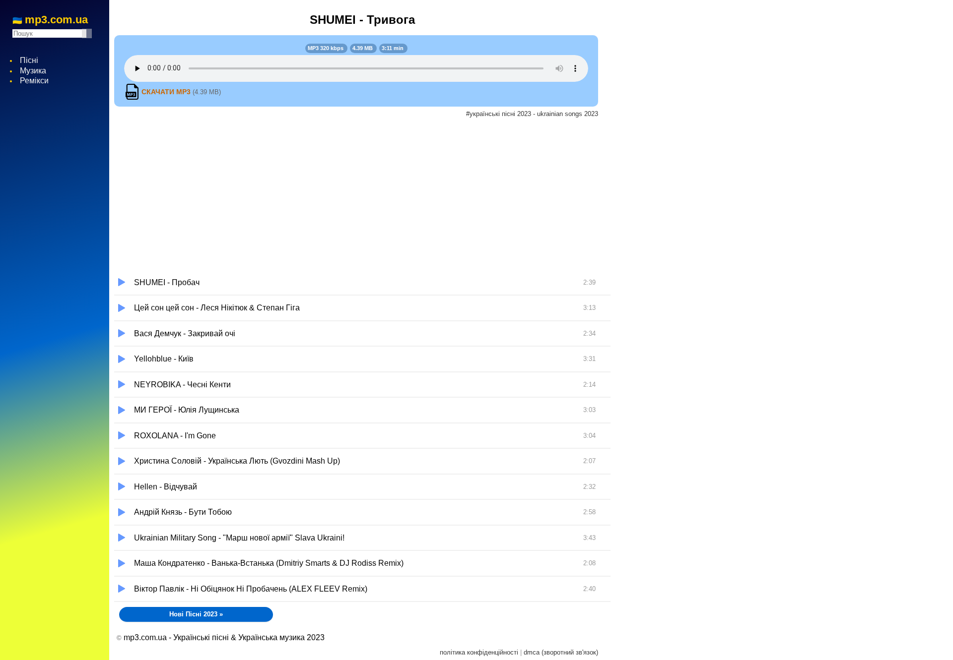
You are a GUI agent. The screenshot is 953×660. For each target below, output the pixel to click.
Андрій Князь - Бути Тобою (365, 512)
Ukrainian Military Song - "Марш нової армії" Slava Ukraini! (365, 538)
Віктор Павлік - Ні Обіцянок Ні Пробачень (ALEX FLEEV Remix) (365, 589)
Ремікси (34, 80)
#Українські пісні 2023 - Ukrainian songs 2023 (532, 114)
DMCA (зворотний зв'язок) (561, 652)
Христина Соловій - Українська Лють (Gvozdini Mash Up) (365, 461)
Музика (33, 70)
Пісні (29, 60)
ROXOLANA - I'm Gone (365, 435)
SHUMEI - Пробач (365, 282)
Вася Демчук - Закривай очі (365, 333)
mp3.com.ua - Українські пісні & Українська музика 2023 (224, 637)
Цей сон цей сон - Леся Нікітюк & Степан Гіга (365, 307)
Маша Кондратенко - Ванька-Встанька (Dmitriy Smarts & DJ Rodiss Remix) (365, 563)
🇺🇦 (50, 20)
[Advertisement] (362, 195)
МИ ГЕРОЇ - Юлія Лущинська (365, 410)
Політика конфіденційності (479, 652)
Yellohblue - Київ (365, 359)
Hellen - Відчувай (365, 486)
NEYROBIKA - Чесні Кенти (365, 384)
